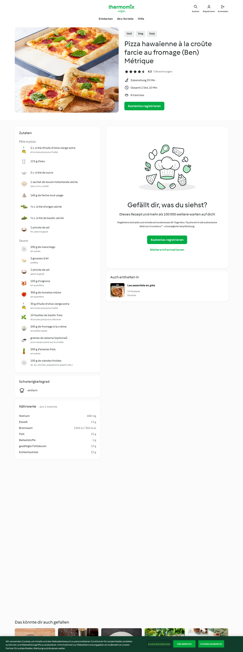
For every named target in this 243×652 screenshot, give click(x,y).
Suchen (195, 11)
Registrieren (209, 11)
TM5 (152, 34)
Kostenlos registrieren (144, 106)
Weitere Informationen (167, 250)
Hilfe (141, 18)
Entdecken (106, 18)
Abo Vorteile (125, 18)
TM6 (141, 34)
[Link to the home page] (121, 8)
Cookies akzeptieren (211, 643)
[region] (121, 644)
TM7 (129, 34)
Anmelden (223, 11)
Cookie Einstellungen (159, 643)
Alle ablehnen (184, 643)
